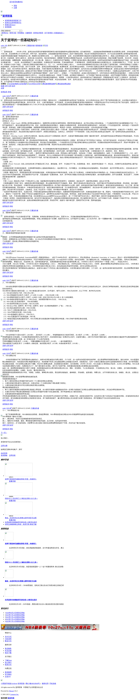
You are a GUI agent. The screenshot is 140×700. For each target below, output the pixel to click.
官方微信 (8, 674)
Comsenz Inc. (14, 694)
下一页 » (4, 433)
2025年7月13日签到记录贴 (15, 617)
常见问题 (8, 650)
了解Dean (8, 660)
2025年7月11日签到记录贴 (15, 621)
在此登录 (4, 453)
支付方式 (8, 636)
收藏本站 (19, 2)
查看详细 (12, 481)
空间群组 (20, 33)
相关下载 (8, 653)
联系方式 (8, 664)
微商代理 (45, 683)
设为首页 (13, 2)
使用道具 (4, 92)
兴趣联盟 (28, 33)
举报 (9, 92)
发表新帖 (4, 455)
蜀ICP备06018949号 (33, 683)
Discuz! (11, 691)
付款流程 (8, 639)
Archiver (14, 683)
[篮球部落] (6, 16)
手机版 (8, 683)
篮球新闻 (8, 27)
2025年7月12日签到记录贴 (15, 619)
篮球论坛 (13, 22)
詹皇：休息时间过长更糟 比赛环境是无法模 (20, 518)
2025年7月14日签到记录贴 (15, 615)
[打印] (45, 45)
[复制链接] (39, 45)
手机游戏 (53, 683)
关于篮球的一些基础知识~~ (54, 33)
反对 (13, 86)
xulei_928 (4, 45)
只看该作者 (30, 45)
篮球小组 (13, 33)
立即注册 (4, 446)
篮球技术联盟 (38, 33)
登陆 (15, 5)
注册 (15, 8)
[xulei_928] (1, 35)
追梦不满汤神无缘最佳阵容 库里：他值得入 (20, 479)
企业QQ (8, 676)
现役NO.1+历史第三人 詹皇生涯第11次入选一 (21, 498)
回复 (2, 88)
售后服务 (8, 648)
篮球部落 (13, 20)
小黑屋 (3, 683)
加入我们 (8, 662)
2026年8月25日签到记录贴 (15, 613)
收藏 (2, 86)
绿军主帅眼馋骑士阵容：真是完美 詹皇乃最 (20, 524)
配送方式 (8, 641)
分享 (6, 86)
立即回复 (12, 455)
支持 (9, 86)
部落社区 (10, 25)
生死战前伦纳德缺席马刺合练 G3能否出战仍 (21, 522)
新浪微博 (8, 672)
